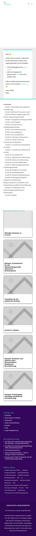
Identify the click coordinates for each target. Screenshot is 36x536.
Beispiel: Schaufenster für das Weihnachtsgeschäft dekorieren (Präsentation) (14, 190)
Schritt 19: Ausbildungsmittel (14, 172)
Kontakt (7, 425)
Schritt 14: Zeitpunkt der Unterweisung (17, 157)
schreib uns (24, 84)
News (14, 482)
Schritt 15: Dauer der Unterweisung (16, 160)
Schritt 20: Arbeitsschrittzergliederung (17, 175)
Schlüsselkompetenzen (12, 450)
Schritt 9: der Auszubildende (14, 135)
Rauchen (21, 487)
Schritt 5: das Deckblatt (12, 122)
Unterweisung (21, 490)
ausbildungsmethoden (23, 472)
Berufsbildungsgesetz (9, 477)
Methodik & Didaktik (25, 480)
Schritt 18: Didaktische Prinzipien (16, 170)
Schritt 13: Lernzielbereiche (14, 155)
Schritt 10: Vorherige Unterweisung (16, 137)
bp (21, 477)
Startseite (8, 415)
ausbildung (25, 470)
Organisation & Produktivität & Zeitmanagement (16, 485)
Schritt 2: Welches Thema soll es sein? (17, 112)
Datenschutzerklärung (12, 423)
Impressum (8, 420)
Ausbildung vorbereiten (23, 475)
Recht (27, 487)
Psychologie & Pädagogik (10, 487)
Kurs (17, 74)
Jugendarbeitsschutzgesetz (11, 480)
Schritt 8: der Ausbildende (13, 132)
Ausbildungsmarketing (10, 472)
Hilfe (6, 428)
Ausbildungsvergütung (10, 475)
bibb (18, 477)
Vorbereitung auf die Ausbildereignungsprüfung (16, 493)
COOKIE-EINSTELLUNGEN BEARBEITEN (18, 505)
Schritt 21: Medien (11, 195)
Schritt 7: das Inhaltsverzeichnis (15, 129)
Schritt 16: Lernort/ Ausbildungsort (16, 162)
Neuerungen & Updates (12, 418)
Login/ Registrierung (11, 430)
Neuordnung (7, 482)
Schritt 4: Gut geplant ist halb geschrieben (18, 119)
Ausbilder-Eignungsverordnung (12, 470)
